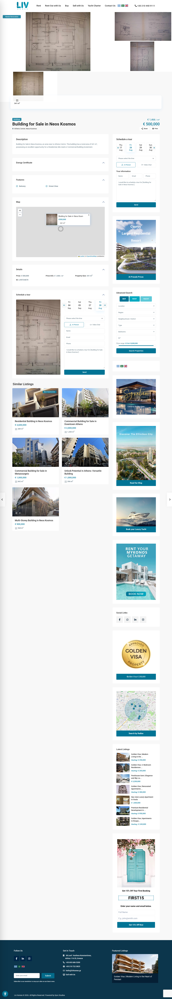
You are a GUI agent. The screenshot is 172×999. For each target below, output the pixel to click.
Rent (39, 5)
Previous (64, 305)
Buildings (17, 119)
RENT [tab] (134, 299)
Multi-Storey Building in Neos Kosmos (34, 520)
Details (19, 269)
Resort (136, 240)
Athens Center (19, 129)
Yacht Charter (94, 5)
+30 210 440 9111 (146, 6)
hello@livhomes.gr (73, 971)
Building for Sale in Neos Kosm (71, 216)
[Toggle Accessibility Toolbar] (5, 994)
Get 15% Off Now (136, 925)
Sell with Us (78, 5)
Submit (48, 976)
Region (120, 312)
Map (18, 202)
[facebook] (119, 619)
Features (20, 180)
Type (120, 325)
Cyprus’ (136, 226)
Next (104, 305)
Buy (67, 5)
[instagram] (143, 619)
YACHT (146, 299)
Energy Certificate (24, 162)
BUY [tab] (124, 299)
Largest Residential (136, 233)
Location (121, 306)
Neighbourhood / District (127, 319)
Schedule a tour (23, 295)
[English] (127, 5)
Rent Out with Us (53, 5)
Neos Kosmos (31, 129)
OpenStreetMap (91, 256)
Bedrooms (122, 332)
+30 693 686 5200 (73, 962)
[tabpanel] (136, 328)
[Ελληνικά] (119, 5)
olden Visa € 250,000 (136, 677)
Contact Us (110, 5)
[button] (60, 229)
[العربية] (123, 5)
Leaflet (82, 256)
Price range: (120, 343)
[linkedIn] (135, 619)
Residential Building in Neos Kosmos (33, 421)
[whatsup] (127, 619)
